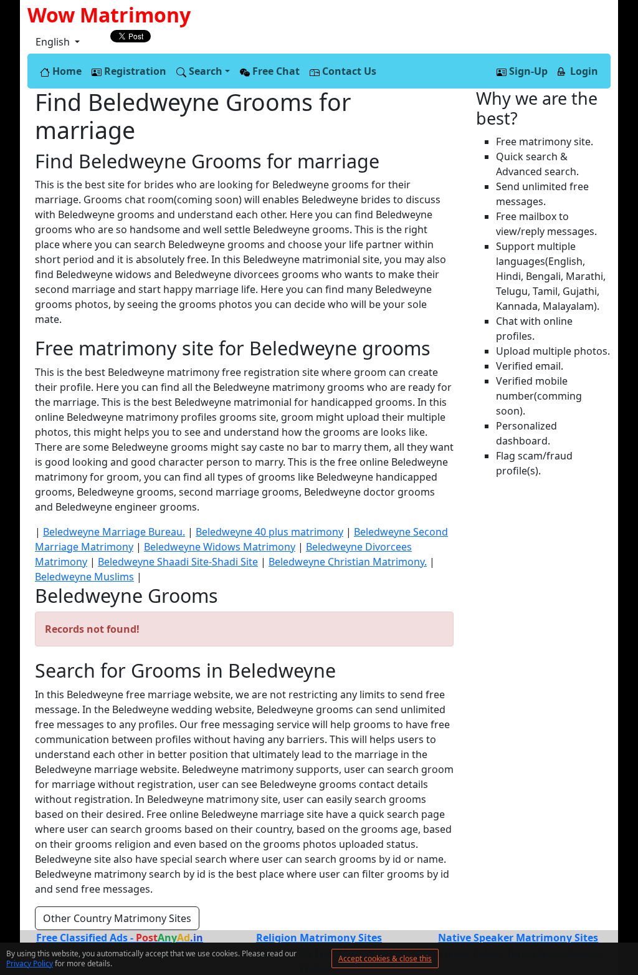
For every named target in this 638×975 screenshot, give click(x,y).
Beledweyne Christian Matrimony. (348, 562)
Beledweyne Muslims (84, 577)
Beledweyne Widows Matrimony (219, 547)
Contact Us (348, 71)
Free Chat (275, 71)
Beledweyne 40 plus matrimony (269, 532)
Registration (134, 71)
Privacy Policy (29, 963)
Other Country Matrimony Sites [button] (117, 918)
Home (66, 71)
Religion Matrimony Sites (319, 937)
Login (583, 71)
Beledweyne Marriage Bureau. (114, 532)
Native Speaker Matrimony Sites (518, 937)
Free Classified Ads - (119, 937)
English (54, 42)
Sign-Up (527, 71)
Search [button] (204, 71)
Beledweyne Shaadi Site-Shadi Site (178, 562)
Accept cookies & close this (385, 958)
